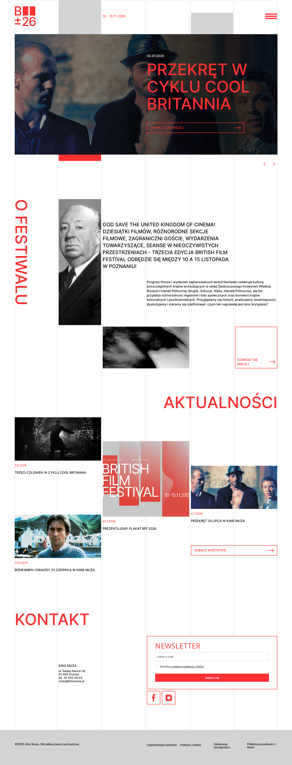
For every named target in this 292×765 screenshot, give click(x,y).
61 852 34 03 (73, 677)
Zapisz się (212, 678)
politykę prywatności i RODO (188, 666)
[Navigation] (26, 16)
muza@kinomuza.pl (71, 681)
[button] (271, 16)
